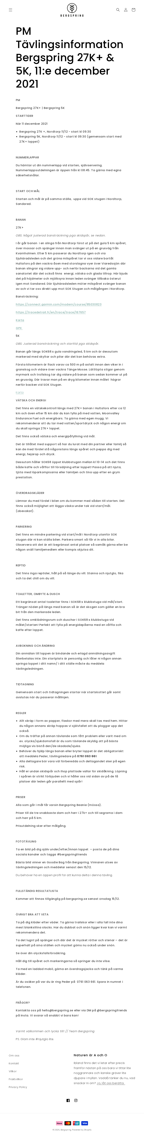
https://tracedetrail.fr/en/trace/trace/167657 (51, 312)
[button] (10, 10)
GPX (19, 328)
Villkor (13, 1071)
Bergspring (66, 1130)
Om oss (14, 1055)
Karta (20, 320)
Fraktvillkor (16, 1079)
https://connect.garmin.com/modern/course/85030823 (59, 304)
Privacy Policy (18, 1087)
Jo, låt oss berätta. (111, 1083)
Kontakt (14, 1063)
